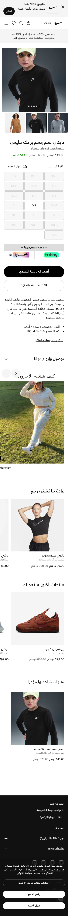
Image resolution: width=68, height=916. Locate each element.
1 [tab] (39, 106)
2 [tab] (36, 106)
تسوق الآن (19, 38)
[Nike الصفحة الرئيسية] (59, 23)
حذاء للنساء (57, 653)
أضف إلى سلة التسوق (34, 271)
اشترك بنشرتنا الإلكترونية (50, 810)
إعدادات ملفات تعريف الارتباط (34, 883)
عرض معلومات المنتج (49, 340)
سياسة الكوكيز (24, 873)
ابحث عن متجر (56, 804)
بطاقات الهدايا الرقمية (52, 817)
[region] (34, 888)
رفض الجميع (34, 894)
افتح (9, 11)
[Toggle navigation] (6, 23)
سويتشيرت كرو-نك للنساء (50, 753)
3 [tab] (34, 106)
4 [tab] (31, 106)
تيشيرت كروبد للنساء (51, 559)
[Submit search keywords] (21, 23)
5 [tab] (28, 106)
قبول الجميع (34, 905)
